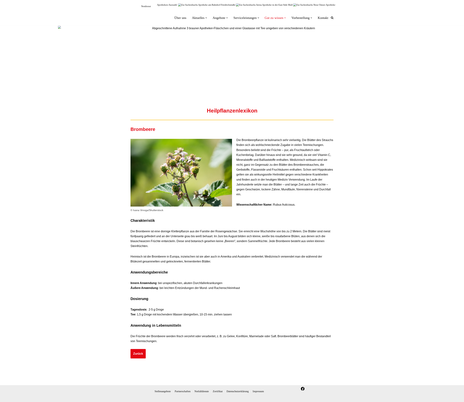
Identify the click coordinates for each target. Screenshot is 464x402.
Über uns (180, 27)
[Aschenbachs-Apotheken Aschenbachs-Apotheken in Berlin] (141, 25)
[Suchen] (332, 27)
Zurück (138, 373)
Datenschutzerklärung (238, 391)
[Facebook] (303, 389)
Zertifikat (218, 391)
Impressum (258, 391)
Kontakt (323, 27)
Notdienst (146, 6)
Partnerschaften (182, 391)
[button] (206, 27)
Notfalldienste (201, 391)
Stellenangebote (163, 391)
